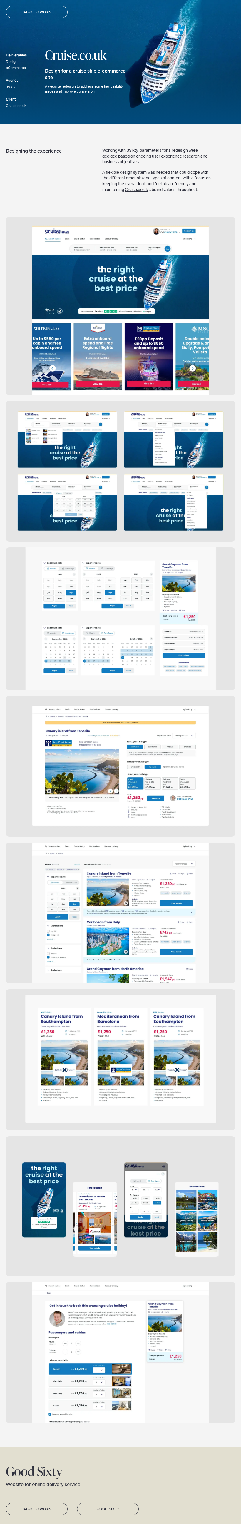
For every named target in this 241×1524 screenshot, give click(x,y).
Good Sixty (108, 1509)
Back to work (37, 12)
